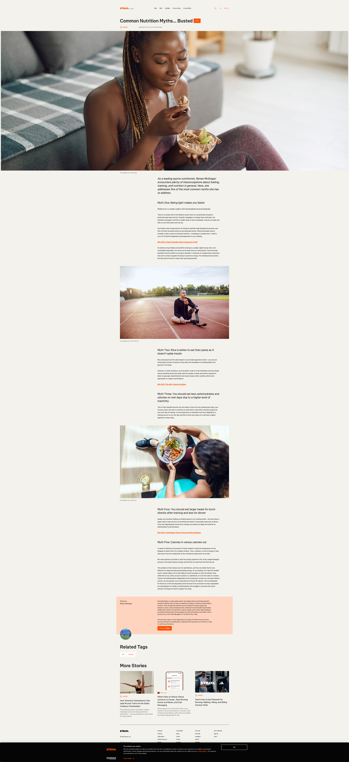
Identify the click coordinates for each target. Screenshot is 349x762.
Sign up (226, 8)
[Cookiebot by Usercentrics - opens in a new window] (111, 758)
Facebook (197, 733)
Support (178, 742)
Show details (127, 758)
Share (197, 21)
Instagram (198, 736)
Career (178, 736)
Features (160, 733)
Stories (178, 739)
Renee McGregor (157, 27)
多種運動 (131, 654)
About (178, 733)
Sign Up (216, 733)
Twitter (197, 739)
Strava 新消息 (187, 8)
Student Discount (162, 739)
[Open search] (215, 8)
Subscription (161, 736)
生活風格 (167, 8)
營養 (123, 654)
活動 (155, 8)
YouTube (197, 742)
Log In (215, 736)
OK (234, 747)
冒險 (161, 8)
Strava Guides (177, 8)
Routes (159, 742)
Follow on (162, 628)
